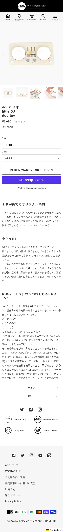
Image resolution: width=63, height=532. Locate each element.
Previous (2, 53)
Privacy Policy (13, 501)
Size (4, 138)
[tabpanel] (31, 53)
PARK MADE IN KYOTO (26, 521)
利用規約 (10, 489)
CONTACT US (13, 471)
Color (4, 151)
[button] (54, 530)
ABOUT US (11, 465)
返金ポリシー (12, 495)
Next (60, 53)
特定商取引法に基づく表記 (20, 483)
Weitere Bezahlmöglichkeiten (31, 188)
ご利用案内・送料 (15, 477)
